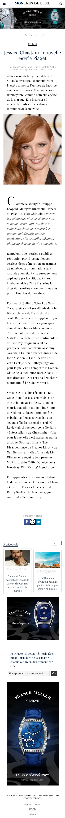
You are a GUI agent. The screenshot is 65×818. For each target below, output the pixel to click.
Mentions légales (32, 804)
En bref (40, 35)
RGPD (32, 809)
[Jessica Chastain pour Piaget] (32, 115)
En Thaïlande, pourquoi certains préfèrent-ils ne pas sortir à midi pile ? (47, 583)
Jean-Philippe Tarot (22, 67)
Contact (32, 814)
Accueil (28, 35)
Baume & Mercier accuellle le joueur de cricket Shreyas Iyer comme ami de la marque (17, 583)
